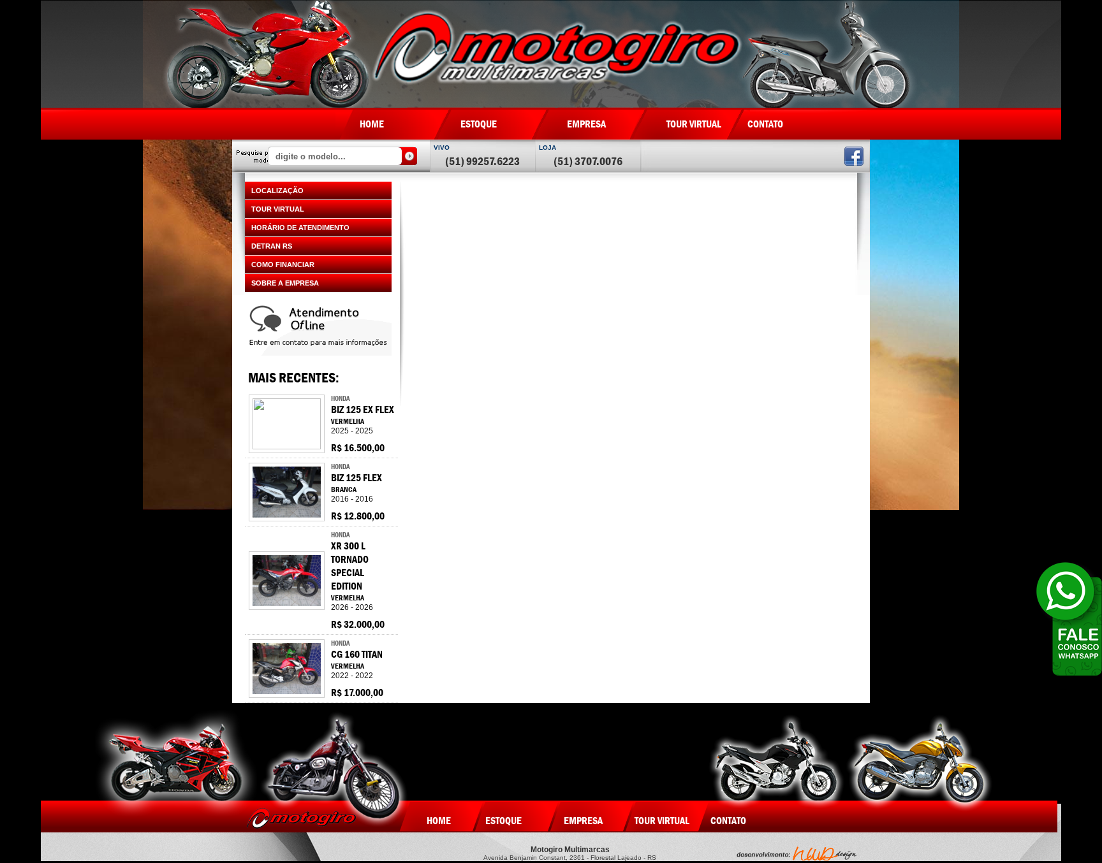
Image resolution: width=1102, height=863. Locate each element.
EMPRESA (586, 124)
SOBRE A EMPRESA (285, 283)
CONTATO (765, 124)
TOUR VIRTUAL (693, 124)
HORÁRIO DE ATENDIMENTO (300, 227)
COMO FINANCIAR (282, 264)
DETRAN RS (271, 246)
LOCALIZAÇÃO (277, 190)
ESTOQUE (478, 124)
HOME (372, 124)
